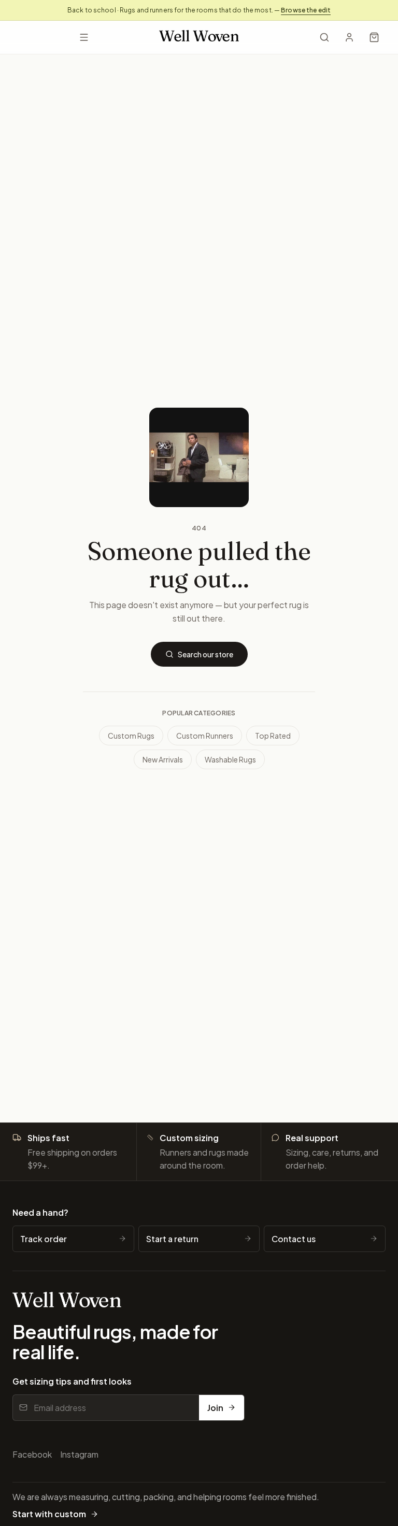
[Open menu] (83, 37)
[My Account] (349, 37)
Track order (43, 1238)
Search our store (205, 654)
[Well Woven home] (199, 37)
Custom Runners (204, 735)
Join (215, 1407)
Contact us (294, 1238)
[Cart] (374, 37)
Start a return (172, 1238)
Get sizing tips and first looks (72, 1381)
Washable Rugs (230, 759)
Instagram (79, 1454)
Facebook (32, 1454)
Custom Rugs (131, 735)
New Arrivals (163, 759)
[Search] (324, 37)
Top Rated (273, 735)
